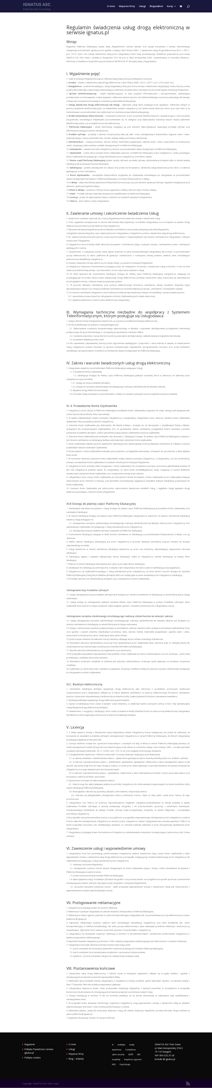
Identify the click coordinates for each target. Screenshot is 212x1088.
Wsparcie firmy (127, 6)
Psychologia (125, 1064)
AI (113, 1044)
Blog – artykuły (76, 1058)
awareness (116, 1049)
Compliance (130, 1049)
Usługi (142, 6)
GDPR (130, 1054)
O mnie (111, 6)
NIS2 (114, 1064)
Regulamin (29, 1044)
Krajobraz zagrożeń (133, 1059)
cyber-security (118, 1054)
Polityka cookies (32, 1057)
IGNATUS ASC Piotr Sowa (167, 1044)
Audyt (131, 1044)
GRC (139, 1054)
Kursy (170, 6)
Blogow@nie (156, 6)
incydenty (116, 1059)
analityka (121, 1044)
